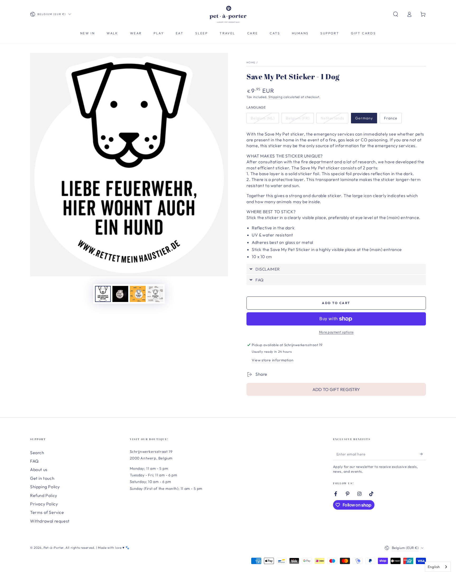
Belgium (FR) (298, 118)
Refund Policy (43, 495)
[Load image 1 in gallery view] (103, 294)
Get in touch (42, 478)
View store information (272, 360)
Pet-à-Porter (54, 548)
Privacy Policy (44, 503)
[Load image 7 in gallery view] (138, 294)
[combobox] (438, 567)
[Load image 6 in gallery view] (120, 294)
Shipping (275, 97)
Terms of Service (47, 512)
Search (37, 452)
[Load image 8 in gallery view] (155, 294)
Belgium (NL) (263, 118)
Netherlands (332, 118)
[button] (395, 14)
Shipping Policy (45, 486)
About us (39, 469)
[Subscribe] (423, 454)
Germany (364, 118)
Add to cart (336, 303)
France (390, 118)
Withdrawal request (50, 521)
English (434, 567)
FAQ (34, 461)
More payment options (336, 332)
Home (250, 62)
